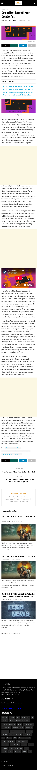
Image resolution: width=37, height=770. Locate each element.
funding (21, 731)
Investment (27, 734)
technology (18, 748)
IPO (15, 738)
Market (21, 738)
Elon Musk (29, 727)
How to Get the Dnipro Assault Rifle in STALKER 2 (18, 86)
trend (10, 752)
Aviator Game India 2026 (11, 708)
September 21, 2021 (24, 21)
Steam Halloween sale (9, 451)
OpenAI (24, 741)
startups (4, 748)
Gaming (8, 9)
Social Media (15, 745)
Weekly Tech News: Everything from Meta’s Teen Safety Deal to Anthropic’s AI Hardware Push (18, 94)
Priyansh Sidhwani (9, 21)
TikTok (4, 752)
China (19, 724)
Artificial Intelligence (22, 721)
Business (12, 724)
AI (32, 717)
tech (11, 748)
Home (3, 9)
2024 (18, 717)
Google (4, 734)
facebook (14, 731)
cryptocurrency (28, 724)
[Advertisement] (18, 165)
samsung (5, 745)
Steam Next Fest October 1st (11, 454)
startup (31, 745)
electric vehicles (18, 727)
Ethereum (5, 731)
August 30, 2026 (15, 521)
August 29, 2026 (15, 599)
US (30, 752)
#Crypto (4, 717)
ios (3, 738)
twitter (24, 752)
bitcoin (4, 724)
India (11, 734)
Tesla (26, 748)
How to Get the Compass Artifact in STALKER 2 (18, 89)
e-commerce (6, 727)
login (7, 634)
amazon (4, 721)
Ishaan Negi (6, 599)
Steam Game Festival (13, 448)
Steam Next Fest (24, 451)
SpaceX (24, 745)
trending (17, 752)
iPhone (9, 738)
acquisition (25, 717)
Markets (27, 738)
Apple (12, 721)
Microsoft (11, 741)
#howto (12, 717)
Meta (4, 741)
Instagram (18, 734)
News (18, 741)
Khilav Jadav (6, 521)
